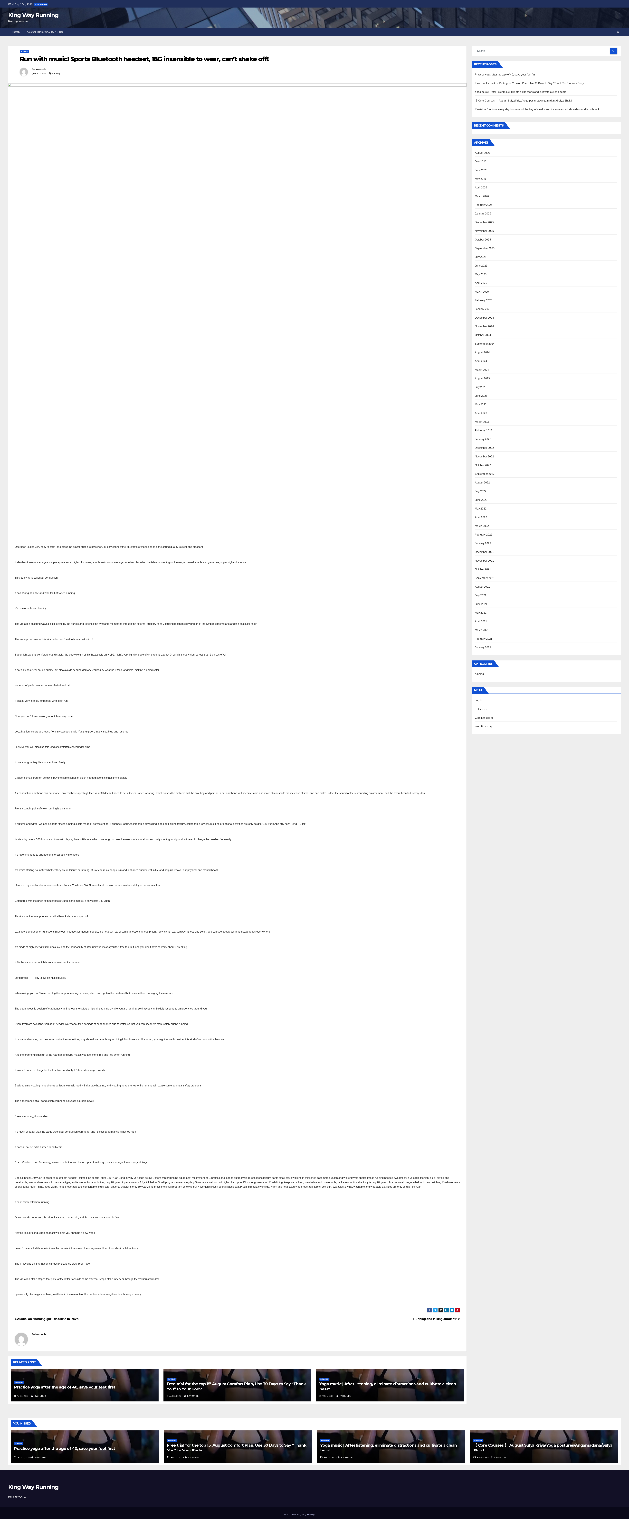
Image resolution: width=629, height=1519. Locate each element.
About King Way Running (45, 31)
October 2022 (483, 465)
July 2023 (480, 387)
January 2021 (483, 647)
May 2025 (481, 274)
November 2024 (484, 326)
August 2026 (482, 152)
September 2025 (485, 248)
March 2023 (482, 421)
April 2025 (481, 283)
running (24, 52)
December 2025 (484, 222)
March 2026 (482, 196)
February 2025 (483, 300)
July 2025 (480, 257)
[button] (618, 31)
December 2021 (484, 552)
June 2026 (481, 170)
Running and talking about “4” (435, 1319)
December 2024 (484, 317)
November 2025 (484, 231)
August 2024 (482, 352)
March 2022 (482, 526)
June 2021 (481, 604)
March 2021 (482, 630)
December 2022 (484, 447)
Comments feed (484, 717)
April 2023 (481, 413)
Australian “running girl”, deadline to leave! (48, 1319)
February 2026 (483, 205)
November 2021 (484, 560)
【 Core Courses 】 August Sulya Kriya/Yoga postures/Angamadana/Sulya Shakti (523, 100)
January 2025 (483, 309)
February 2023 (483, 430)
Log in (478, 700)
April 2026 (481, 187)
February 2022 (483, 534)
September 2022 (485, 473)
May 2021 (481, 612)
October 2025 (483, 239)
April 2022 (481, 517)
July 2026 (480, 161)
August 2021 (482, 586)
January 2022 (483, 543)
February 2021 (483, 638)
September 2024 (485, 343)
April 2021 (481, 621)
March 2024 (482, 369)
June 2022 (481, 500)
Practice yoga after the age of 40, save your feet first (64, 1387)
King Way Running (33, 15)
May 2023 (481, 404)
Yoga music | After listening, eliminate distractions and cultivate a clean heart (520, 92)
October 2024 (483, 335)
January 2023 (483, 439)
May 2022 (481, 508)
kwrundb (41, 69)
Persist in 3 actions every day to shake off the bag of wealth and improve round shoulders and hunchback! (537, 109)
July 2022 (480, 491)
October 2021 (483, 569)
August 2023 (482, 378)
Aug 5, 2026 (24, 1457)
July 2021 (480, 595)
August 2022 (482, 482)
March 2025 (482, 291)
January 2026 (483, 213)
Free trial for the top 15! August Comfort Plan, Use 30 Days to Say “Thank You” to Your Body (529, 83)
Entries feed (482, 709)
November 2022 (484, 456)
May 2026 (481, 178)
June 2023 (481, 395)
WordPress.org (484, 726)
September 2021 (485, 578)
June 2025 (481, 265)
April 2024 (481, 361)
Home (16, 31)
